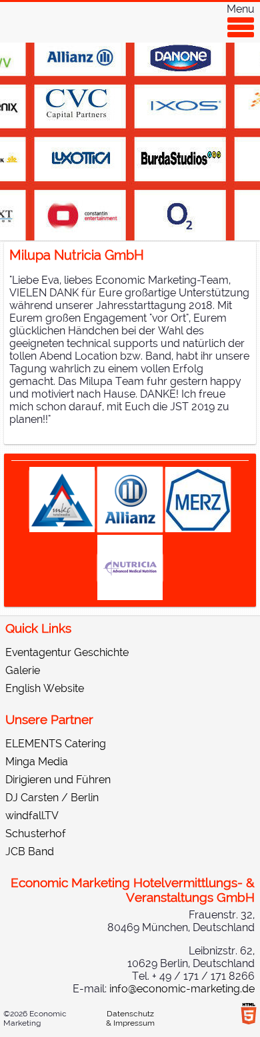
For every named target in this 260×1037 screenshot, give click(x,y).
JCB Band (29, 851)
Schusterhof (35, 833)
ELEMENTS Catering (55, 743)
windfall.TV (32, 815)
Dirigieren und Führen (58, 779)
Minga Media (36, 761)
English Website (44, 688)
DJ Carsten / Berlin (52, 797)
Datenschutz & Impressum (130, 1018)
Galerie (22, 670)
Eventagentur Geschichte (67, 652)
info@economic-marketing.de (182, 988)
